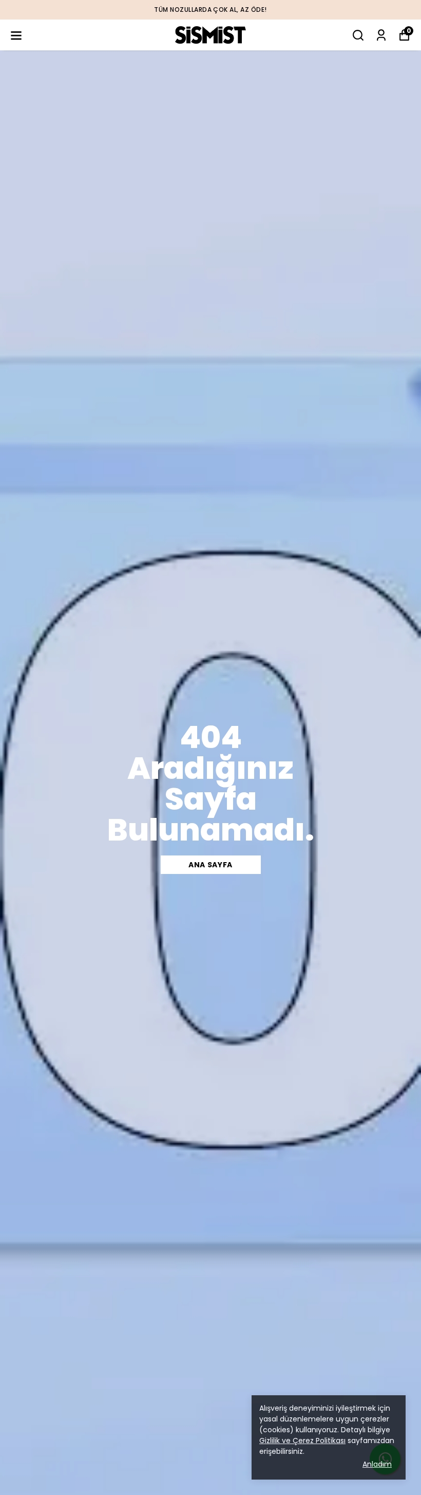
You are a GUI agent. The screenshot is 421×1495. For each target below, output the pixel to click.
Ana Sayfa (210, 865)
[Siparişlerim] (381, 35)
